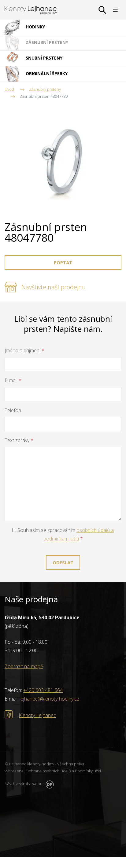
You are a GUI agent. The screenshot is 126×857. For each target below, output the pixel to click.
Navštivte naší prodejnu (53, 287)
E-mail (13, 380)
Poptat (63, 262)
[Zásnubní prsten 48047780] (63, 162)
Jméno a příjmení (24, 350)
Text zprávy (19, 440)
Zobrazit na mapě (24, 666)
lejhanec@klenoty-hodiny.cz (49, 698)
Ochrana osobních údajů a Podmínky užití (63, 771)
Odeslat (63, 562)
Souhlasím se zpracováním (65, 534)
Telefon (13, 410)
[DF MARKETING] (48, 783)
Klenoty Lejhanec (37, 715)
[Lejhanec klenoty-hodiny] (31, 9)
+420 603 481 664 (43, 690)
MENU (115, 10)
